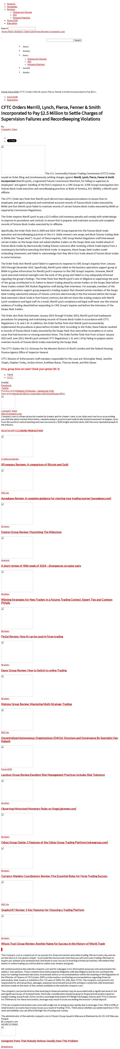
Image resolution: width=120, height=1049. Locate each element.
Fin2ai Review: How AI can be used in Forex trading (32, 636)
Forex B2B (12, 20)
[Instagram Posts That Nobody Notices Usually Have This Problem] (8, 1035)
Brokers (11, 9)
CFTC (10, 377)
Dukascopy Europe (22, 12)
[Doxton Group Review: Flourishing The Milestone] (17, 523)
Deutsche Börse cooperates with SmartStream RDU (39, 393)
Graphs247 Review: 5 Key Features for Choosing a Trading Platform (42, 910)
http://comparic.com (11, 413)
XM (15, 14)
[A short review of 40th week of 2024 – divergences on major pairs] (17, 557)
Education (12, 23)
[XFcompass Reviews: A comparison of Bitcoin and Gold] (17, 456)
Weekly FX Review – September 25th (35, 390)
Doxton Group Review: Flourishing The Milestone (31, 532)
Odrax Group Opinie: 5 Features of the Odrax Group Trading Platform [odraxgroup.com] (54, 842)
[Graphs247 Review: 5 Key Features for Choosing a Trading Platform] (17, 901)
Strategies (12, 6)
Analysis (11, 3)
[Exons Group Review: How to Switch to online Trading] (17, 661)
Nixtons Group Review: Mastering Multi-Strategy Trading (36, 704)
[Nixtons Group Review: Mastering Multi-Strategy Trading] (17, 695)
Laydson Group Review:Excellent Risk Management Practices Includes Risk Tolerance (53, 774)
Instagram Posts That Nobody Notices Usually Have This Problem (39, 1040)
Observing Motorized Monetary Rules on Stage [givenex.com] (38, 808)
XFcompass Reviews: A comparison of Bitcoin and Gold (34, 464)
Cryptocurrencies (10, 458)
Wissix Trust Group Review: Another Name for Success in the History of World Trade (53, 943)
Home (4, 91)
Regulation (12, 99)
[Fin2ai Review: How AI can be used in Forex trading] (17, 628)
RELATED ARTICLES (11, 430)
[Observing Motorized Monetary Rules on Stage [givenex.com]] (17, 800)
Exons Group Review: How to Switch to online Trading (34, 670)
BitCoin (5, 492)
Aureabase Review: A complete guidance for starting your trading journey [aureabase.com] (56, 498)
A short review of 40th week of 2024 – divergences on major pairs (41, 565)
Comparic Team (9, 129)
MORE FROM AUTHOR (32, 430)
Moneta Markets (21, 17)
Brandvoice (7, 1046)
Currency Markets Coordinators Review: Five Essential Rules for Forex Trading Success (54, 876)
